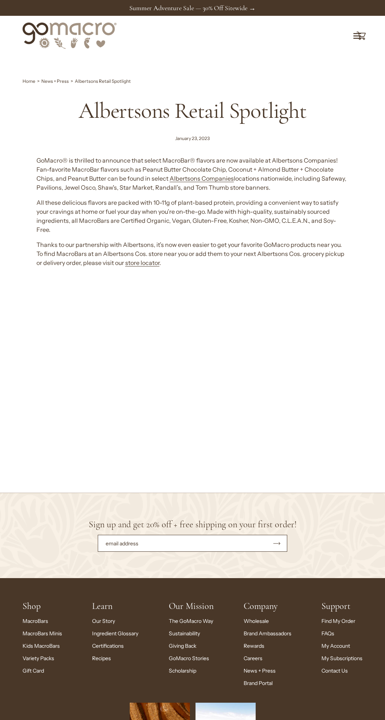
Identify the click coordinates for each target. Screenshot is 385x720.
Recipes (101, 658)
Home (29, 81)
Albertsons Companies (202, 179)
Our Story (103, 621)
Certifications (108, 645)
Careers (253, 658)
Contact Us (334, 670)
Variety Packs (38, 658)
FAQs (327, 633)
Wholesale (256, 621)
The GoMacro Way (191, 621)
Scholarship (182, 670)
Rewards (254, 645)
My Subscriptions (341, 658)
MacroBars (35, 621)
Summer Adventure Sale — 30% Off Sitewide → (192, 8)
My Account (335, 645)
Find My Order (338, 621)
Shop (32, 606)
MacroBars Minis (42, 633)
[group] (192, 8)
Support (335, 606)
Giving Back (182, 645)
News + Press (55, 81)
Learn (102, 606)
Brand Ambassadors (267, 633)
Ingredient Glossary (115, 633)
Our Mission (191, 606)
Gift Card (33, 670)
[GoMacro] (70, 36)
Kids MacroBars (41, 645)
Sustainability (184, 633)
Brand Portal (258, 683)
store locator (142, 263)
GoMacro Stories (189, 658)
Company (260, 606)
